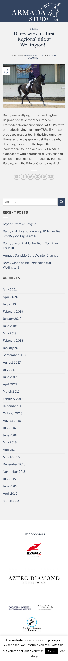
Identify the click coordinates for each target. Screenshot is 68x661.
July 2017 (9, 370)
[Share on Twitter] (30, 177)
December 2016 (14, 406)
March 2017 (11, 391)
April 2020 (10, 297)
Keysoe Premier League (19, 224)
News (34, 29)
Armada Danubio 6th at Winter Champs (30, 255)
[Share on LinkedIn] (51, 177)
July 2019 (9, 304)
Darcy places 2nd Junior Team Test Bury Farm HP (30, 246)
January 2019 (12, 319)
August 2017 (12, 362)
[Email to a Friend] (37, 177)
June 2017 (10, 377)
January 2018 (12, 348)
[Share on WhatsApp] (17, 177)
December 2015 (14, 464)
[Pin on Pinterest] (44, 177)
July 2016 (9, 428)
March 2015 (11, 501)
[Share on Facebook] (24, 177)
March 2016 (11, 457)
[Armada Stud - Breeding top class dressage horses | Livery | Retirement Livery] (36, 12)
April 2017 (10, 384)
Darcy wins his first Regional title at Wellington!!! (27, 265)
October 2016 (12, 413)
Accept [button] (51, 651)
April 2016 (10, 450)
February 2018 (13, 340)
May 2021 (10, 289)
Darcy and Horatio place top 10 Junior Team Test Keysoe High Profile (33, 234)
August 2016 (12, 421)
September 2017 (14, 355)
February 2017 (13, 399)
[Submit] (61, 201)
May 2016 (10, 442)
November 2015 (14, 471)
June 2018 (10, 326)
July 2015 (9, 479)
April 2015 (10, 493)
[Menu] (5, 11)
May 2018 (10, 333)
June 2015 (10, 486)
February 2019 (13, 311)
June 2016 (10, 435)
